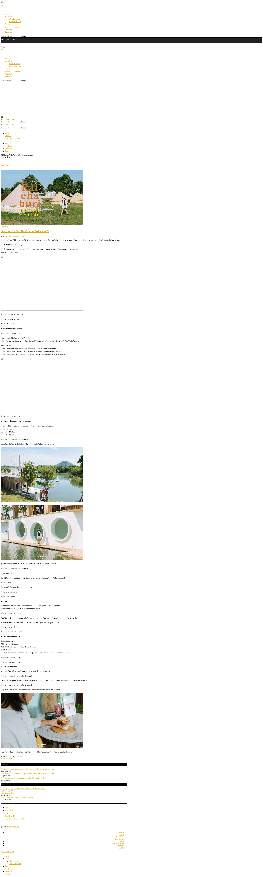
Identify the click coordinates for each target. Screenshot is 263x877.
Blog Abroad (10, 807)
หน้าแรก (8, 14)
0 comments (19, 756)
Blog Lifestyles (11, 813)
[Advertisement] (131, 100)
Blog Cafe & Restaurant (14, 819)
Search (23, 36)
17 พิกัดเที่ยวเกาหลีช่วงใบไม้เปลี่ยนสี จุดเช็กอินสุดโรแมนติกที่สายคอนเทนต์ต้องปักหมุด (28, 773)
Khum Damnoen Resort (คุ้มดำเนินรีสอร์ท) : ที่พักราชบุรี (18, 797)
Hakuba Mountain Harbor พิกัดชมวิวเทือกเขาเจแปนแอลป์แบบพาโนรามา (23, 789)
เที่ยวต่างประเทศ (15, 22)
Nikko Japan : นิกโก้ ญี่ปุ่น (8, 793)
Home (3, 157)
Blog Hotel (10, 816)
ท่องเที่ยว (8, 17)
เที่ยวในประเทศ (14, 19)
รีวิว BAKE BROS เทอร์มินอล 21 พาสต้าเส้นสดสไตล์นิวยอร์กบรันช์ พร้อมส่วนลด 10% (27, 769)
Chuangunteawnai (13, 827)
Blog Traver (10, 810)
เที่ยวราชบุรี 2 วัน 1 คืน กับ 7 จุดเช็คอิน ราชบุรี (25, 231)
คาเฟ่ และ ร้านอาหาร (13, 27)
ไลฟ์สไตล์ (8, 29)
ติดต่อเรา (8, 32)
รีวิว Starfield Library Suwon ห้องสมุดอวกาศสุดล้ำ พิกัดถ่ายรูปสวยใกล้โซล (24, 778)
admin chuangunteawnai (16, 236)
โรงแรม (8, 24)
